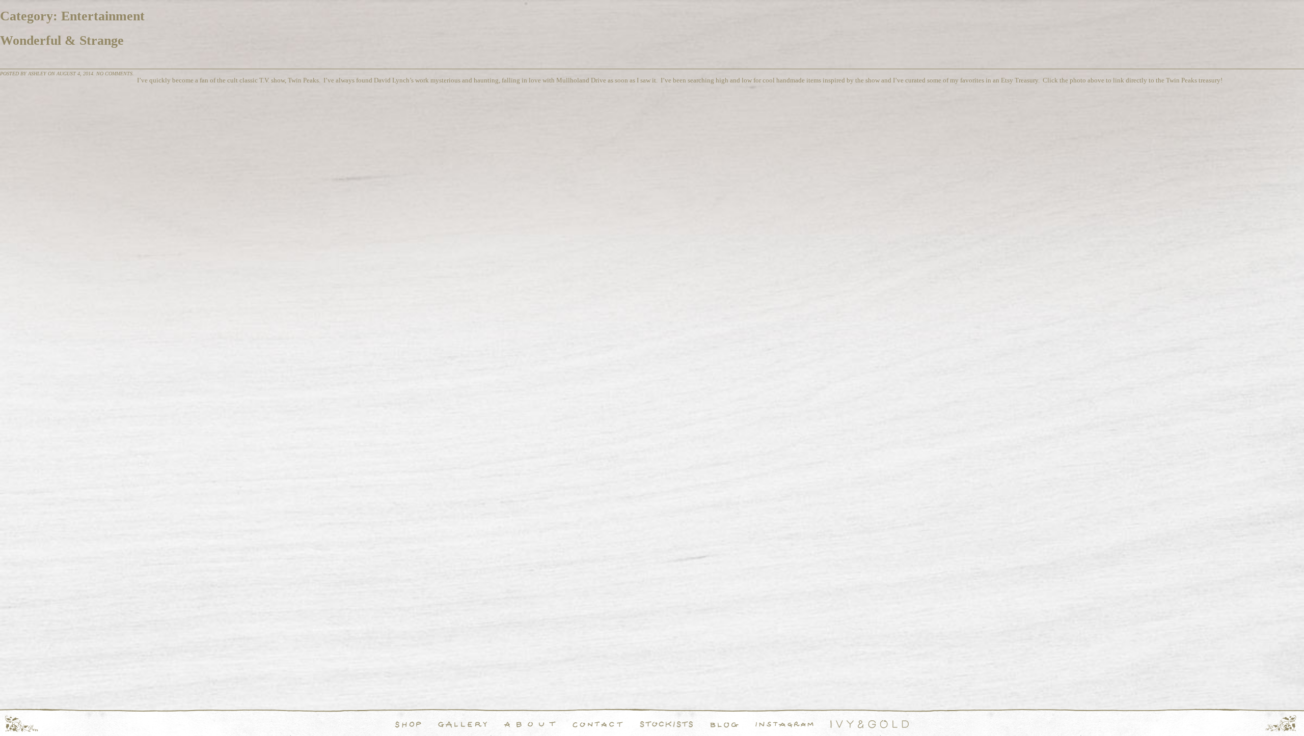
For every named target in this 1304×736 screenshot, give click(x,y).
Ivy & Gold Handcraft (869, 724)
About (529, 724)
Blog (724, 724)
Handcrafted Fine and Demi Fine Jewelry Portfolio (462, 724)
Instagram (784, 724)
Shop (408, 724)
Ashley (37, 73)
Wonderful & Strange (62, 40)
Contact (597, 724)
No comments (114, 73)
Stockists (666, 724)
